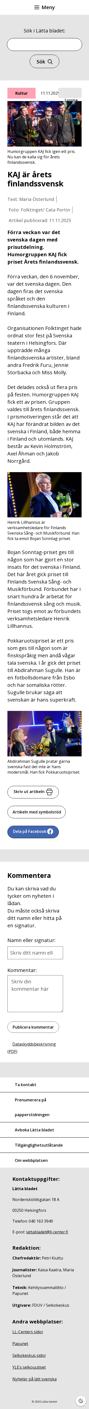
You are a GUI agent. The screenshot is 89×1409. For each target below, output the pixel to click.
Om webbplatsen (31, 1160)
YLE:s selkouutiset (29, 1367)
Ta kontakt (25, 1084)
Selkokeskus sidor (29, 1355)
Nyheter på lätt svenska (34, 1379)
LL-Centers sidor (27, 1331)
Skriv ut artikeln (29, 791)
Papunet (20, 1343)
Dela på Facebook (29, 831)
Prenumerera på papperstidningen (32, 1107)
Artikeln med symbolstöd (37, 812)
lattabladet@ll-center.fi (47, 1232)
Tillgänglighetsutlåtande (39, 1145)
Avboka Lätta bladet (34, 1130)
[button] (70, 93)
